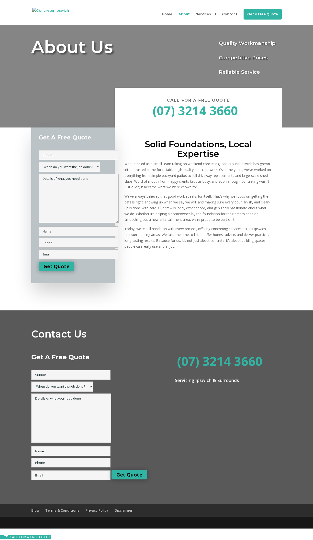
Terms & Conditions (62, 510)
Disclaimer (124, 510)
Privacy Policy (97, 510)
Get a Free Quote (262, 14)
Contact (229, 14)
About (184, 14)
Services (203, 14)
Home (167, 14)
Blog (35, 510)
